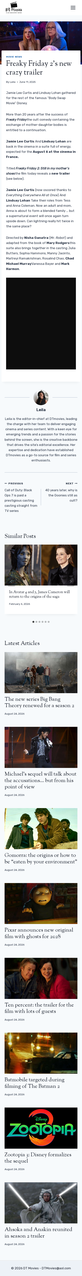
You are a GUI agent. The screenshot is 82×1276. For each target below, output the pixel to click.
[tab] (33, 622)
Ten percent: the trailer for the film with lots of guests (39, 1008)
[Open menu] (72, 7)
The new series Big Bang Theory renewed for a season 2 (39, 703)
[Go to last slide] (11, 581)
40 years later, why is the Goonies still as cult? (61, 492)
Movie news (14, 56)
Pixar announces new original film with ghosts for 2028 (39, 933)
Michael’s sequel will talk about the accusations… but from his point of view (40, 780)
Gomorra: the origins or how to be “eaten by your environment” (41, 859)
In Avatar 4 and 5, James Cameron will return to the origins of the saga (39, 595)
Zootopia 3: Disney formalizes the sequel (38, 1158)
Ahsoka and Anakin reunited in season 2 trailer (38, 1233)
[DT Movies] (14, 7)
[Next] (70, 581)
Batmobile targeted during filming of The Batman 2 (34, 1083)
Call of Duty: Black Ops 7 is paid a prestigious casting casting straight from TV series (21, 497)
